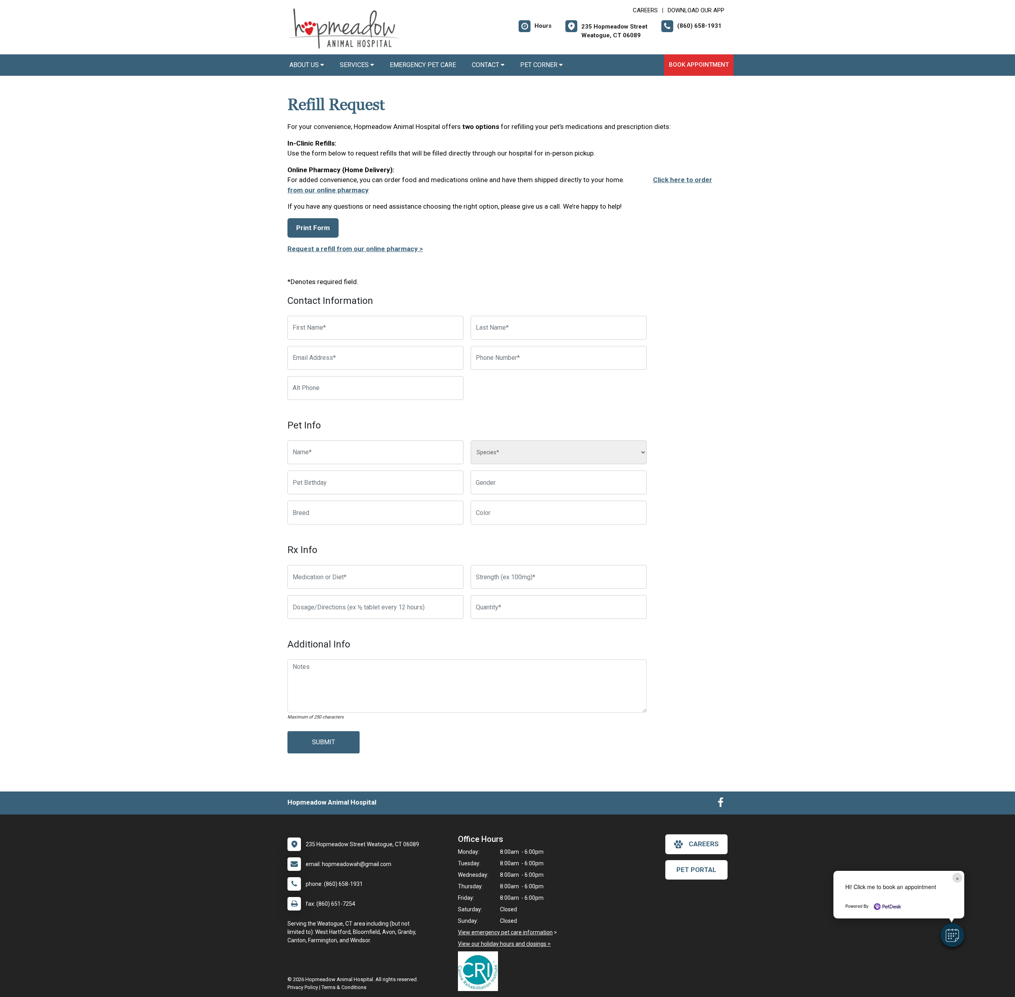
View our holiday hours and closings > (504, 944)
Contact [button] (486, 65)
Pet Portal (696, 870)
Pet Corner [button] (539, 65)
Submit (323, 742)
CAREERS (645, 10)
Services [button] (355, 65)
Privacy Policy (302, 987)
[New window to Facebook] (721, 804)
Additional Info (318, 644)
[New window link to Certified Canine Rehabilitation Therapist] (480, 971)
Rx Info (302, 549)
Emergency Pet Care (423, 65)
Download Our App (696, 10)
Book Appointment (699, 64)
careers (704, 844)
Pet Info (304, 425)
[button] (952, 935)
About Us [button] (304, 65)
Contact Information (330, 300)
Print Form (313, 228)
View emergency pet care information (505, 932)
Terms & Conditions (344, 987)
